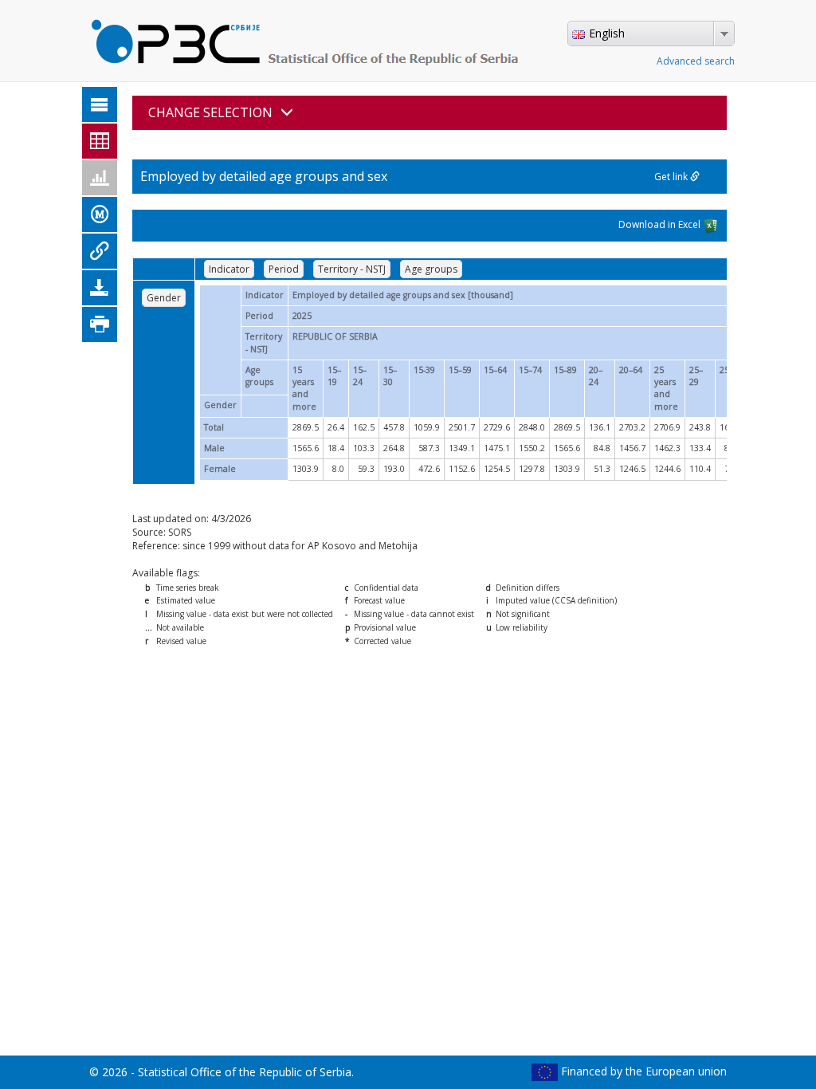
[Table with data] (99, 141)
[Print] (99, 324)
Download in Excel (660, 224)
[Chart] (99, 177)
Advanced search (696, 61)
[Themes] (99, 104)
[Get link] (99, 251)
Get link (672, 176)
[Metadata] (99, 214)
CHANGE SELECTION (210, 112)
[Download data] (99, 287)
